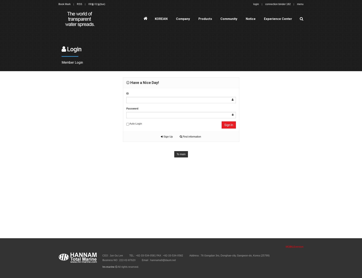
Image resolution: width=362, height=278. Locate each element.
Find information (191, 136)
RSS (79, 4)
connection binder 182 (278, 4)
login (256, 4)
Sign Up (168, 136)
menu (300, 4)
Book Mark (64, 4)
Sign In (228, 125)
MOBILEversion (295, 246)
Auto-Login (135, 123)
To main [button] (181, 154)
